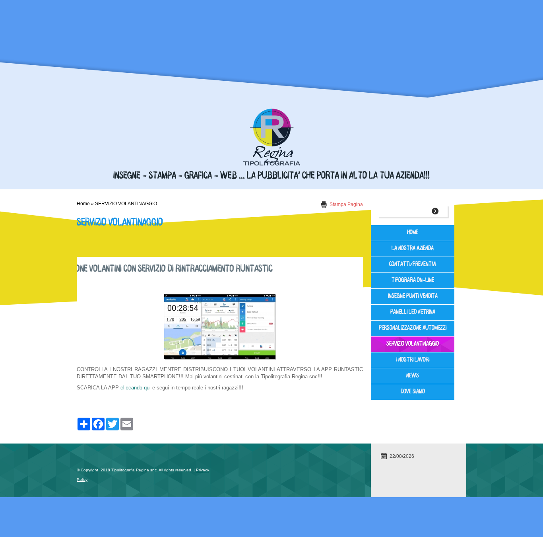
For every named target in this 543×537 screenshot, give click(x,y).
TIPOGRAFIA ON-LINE (413, 280)
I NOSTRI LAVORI (412, 360)
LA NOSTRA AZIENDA (413, 248)
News (412, 376)
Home (83, 203)
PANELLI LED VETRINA (412, 312)
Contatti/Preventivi (412, 264)
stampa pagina (346, 204)
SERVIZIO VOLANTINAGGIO (412, 344)
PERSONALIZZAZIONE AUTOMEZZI (412, 328)
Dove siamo (413, 392)
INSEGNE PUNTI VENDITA (413, 296)
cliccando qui (135, 388)
